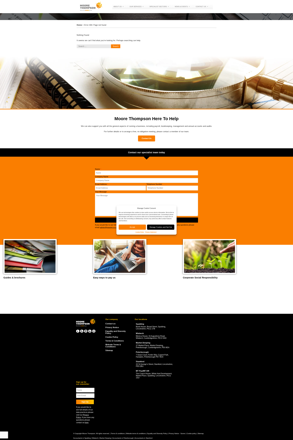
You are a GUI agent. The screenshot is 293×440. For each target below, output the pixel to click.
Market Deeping (143, 343)
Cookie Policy (140, 232)
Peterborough (142, 352)
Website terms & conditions (136, 433)
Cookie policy (191, 433)
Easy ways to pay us (104, 277)
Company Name (101, 177)
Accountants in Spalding (82, 438)
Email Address (101, 184)
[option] (46, 259)
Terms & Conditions (114, 341)
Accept (132, 227)
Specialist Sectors (158, 6)
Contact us (201, 6)
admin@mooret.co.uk (108, 227)
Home (79, 25)
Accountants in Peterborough (122, 438)
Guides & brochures (14, 277)
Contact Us (146, 138)
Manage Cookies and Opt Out (161, 227)
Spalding (140, 324)
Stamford (140, 362)
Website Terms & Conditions (113, 346)
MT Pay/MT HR (142, 371)
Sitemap (109, 350)
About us (117, 6)
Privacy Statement (150, 232)
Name (98, 169)
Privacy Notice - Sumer (177, 433)
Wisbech (140, 333)
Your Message (101, 192)
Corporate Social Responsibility (200, 277)
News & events (181, 6)
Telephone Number (154, 184)
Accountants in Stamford (143, 438)
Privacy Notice (112, 327)
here (86, 423)
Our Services (135, 6)
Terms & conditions (118, 433)
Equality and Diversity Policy (157, 433)
